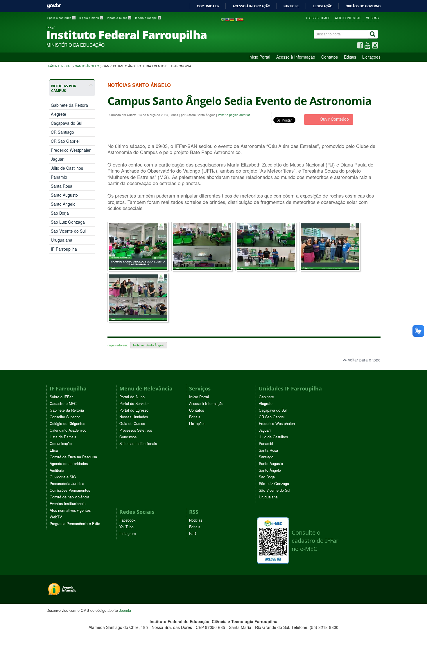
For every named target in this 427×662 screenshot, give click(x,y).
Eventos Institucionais (67, 503)
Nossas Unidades (133, 416)
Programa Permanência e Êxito (75, 523)
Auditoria (57, 470)
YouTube (126, 526)
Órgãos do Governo (363, 6)
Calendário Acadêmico (68, 430)
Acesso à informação (251, 6)
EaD (192, 533)
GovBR (53, 6)
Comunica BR (208, 6)
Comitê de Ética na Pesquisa (73, 457)
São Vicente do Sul (68, 231)
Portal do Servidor (134, 403)
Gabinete (266, 396)
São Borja (60, 213)
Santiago (266, 457)
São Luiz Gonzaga (68, 222)
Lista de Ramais (63, 436)
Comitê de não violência (69, 497)
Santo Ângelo (87, 66)
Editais (350, 57)
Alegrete (58, 114)
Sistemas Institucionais (138, 443)
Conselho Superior (65, 416)
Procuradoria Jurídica (67, 483)
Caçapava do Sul (66, 123)
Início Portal (259, 57)
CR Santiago (62, 132)
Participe (291, 6)
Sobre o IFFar (61, 396)
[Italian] (236, 19)
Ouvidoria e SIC (63, 477)
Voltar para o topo (364, 360)
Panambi (59, 177)
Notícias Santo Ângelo (148, 345)
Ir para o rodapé (147, 17)
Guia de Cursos (132, 423)
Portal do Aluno (132, 396)
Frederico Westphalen (71, 150)
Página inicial (59, 66)
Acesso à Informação (295, 57)
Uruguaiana (61, 240)
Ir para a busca (119, 17)
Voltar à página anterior (234, 115)
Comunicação (61, 443)
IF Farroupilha (64, 249)
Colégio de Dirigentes (67, 423)
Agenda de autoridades (69, 463)
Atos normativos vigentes (70, 510)
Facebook (127, 520)
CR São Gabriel (65, 141)
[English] (227, 19)
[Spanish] (241, 19)
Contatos (329, 57)
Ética (54, 450)
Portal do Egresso (133, 410)
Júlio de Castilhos (67, 168)
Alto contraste (348, 18)
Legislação (322, 6)
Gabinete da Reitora (69, 105)
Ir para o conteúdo (60, 17)
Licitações (371, 57)
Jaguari (57, 159)
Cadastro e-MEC (63, 403)
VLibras (372, 18)
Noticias (195, 520)
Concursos (128, 436)
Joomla (125, 610)
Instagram (127, 533)
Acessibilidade (318, 18)
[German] (232, 19)
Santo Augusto (64, 195)
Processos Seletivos (135, 430)
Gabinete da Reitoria (67, 410)
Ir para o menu (91, 17)
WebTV (56, 517)
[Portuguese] (222, 19)
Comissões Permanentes (70, 490)
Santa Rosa (61, 186)
